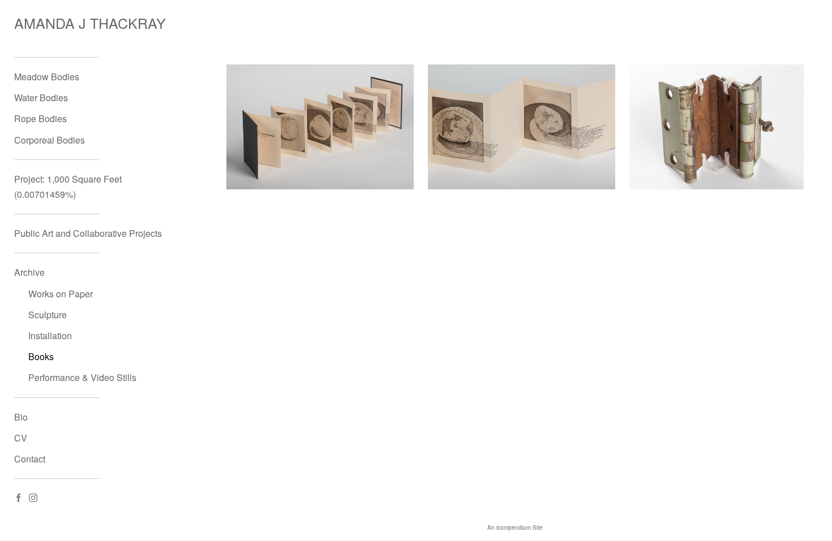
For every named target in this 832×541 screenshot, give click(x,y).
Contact (29, 458)
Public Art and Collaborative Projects (88, 233)
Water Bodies (41, 97)
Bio (21, 416)
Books (41, 356)
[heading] (42, 23)
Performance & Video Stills (82, 377)
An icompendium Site (515, 527)
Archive (29, 272)
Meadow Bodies (46, 76)
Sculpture (47, 314)
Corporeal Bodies (49, 139)
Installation (50, 335)
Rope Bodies (40, 118)
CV (20, 437)
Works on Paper (60, 293)
